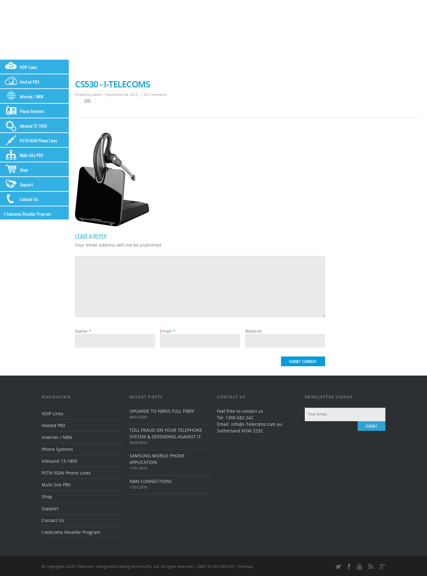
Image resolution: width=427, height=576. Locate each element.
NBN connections (150, 481)
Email (167, 331)
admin (97, 94)
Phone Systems (32, 111)
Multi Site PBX (31, 155)
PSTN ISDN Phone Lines (38, 140)
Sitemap (245, 566)
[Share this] (102, 101)
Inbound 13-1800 (33, 125)
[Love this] (87, 101)
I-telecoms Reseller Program (27, 213)
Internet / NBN (31, 96)
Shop (24, 169)
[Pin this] (108, 101)
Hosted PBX (29, 81)
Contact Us (29, 199)
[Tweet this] (105, 101)
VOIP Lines (28, 67)
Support (26, 184)
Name (83, 331)
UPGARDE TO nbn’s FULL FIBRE (161, 411)
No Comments (155, 94)
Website (253, 331)
